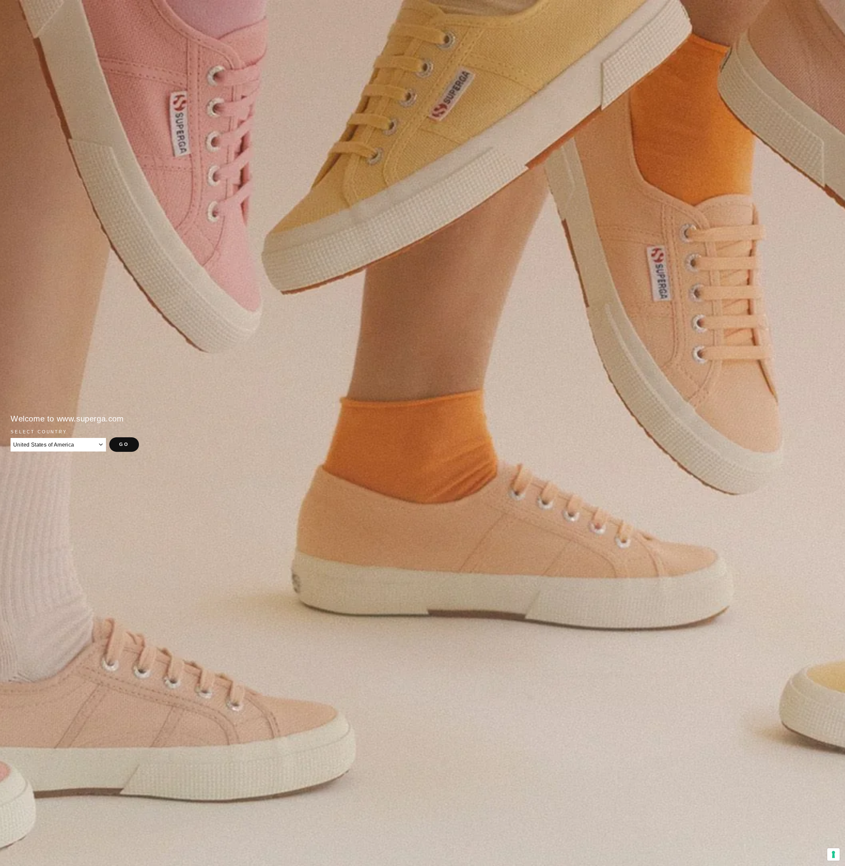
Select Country (39, 431)
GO (124, 444)
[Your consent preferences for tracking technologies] (833, 854)
